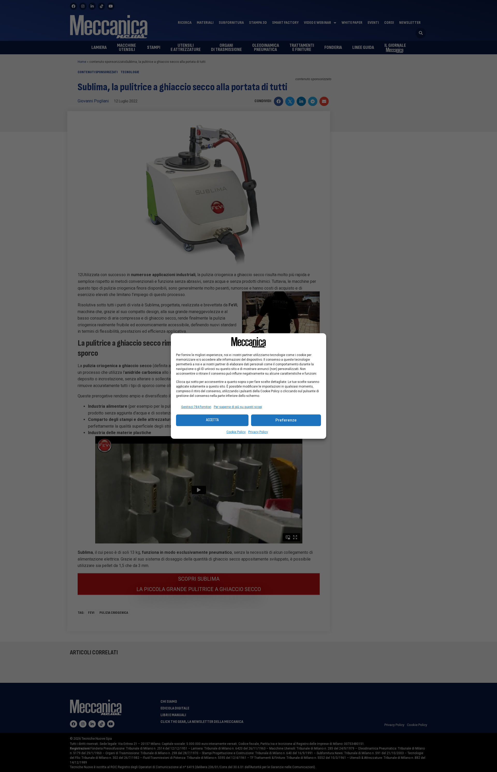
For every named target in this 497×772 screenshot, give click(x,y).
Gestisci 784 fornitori (196, 407)
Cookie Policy (236, 432)
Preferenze (286, 420)
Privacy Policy (258, 432)
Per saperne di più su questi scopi (238, 407)
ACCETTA (212, 420)
